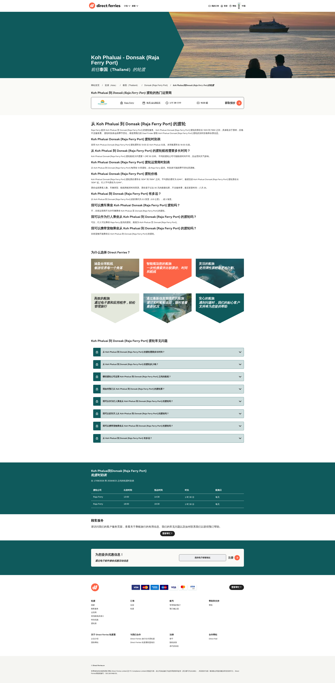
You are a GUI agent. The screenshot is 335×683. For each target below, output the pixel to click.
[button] (168, 352)
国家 (93, 605)
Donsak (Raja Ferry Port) (156, 85)
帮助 (211, 605)
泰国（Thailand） (131, 85)
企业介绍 (94, 639)
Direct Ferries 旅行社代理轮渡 (142, 639)
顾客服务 (94, 609)
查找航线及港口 (97, 616)
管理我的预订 (175, 605)
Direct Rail (213, 639)
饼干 (171, 639)
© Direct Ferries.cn (98, 665)
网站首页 (95, 85)
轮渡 (132, 609)
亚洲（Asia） (111, 85)
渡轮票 (94, 623)
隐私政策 (173, 642)
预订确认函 (174, 609)
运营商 (94, 612)
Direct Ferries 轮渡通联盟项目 (142, 642)
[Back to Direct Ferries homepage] (104, 5)
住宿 (132, 605)
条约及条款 (174, 646)
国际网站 (94, 642)
